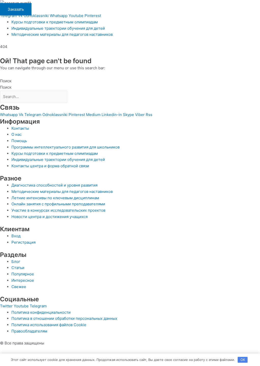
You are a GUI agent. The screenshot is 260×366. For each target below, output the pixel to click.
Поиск (5, 80)
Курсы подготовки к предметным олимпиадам (54, 22)
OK (242, 360)
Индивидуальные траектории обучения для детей (58, 28)
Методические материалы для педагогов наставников (62, 34)
